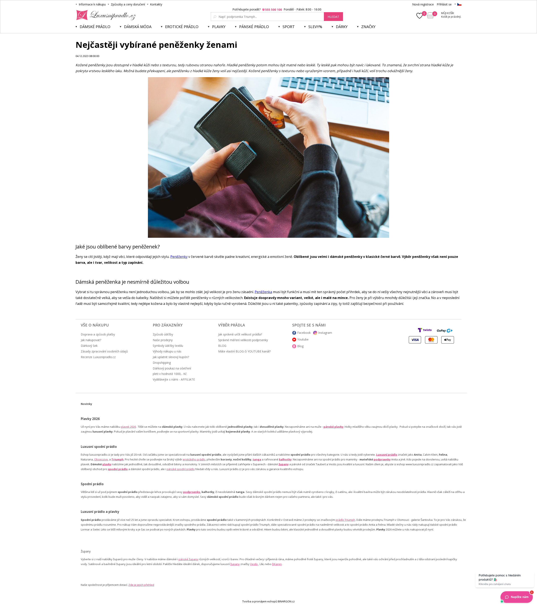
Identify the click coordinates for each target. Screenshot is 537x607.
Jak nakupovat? (91, 340)
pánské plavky (333, 427)
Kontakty (156, 4)
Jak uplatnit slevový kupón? (171, 357)
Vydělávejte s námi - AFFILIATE (174, 379)
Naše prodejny (163, 340)
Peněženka (263, 292)
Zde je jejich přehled (141, 585)
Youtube (303, 339)
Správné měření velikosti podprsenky (243, 340)
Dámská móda (137, 26)
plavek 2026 (128, 427)
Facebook (304, 333)
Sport (289, 26)
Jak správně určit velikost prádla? (240, 334)
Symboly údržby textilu (168, 346)
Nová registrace (423, 4)
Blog (300, 346)
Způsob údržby (163, 334)
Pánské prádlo (254, 26)
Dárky (342, 26)
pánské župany (188, 559)
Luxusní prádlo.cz (105, 15)
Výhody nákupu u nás (167, 351)
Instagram (325, 333)
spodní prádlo (118, 469)
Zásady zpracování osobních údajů (104, 351)
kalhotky (285, 459)
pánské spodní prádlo (181, 469)
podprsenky (382, 459)
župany (284, 464)
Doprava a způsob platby (98, 334)
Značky (368, 26)
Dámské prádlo (95, 26)
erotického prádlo (194, 459)
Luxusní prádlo (386, 454)
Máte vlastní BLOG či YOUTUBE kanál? (244, 351)
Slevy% (315, 26)
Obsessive (101, 459)
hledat (333, 17)
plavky (106, 464)
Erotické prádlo (181, 26)
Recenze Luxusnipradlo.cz (98, 357)
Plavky (218, 26)
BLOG (222, 346)
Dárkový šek (89, 346)
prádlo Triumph (345, 520)
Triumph (117, 459)
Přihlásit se (444, 4)
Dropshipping (162, 363)
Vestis (254, 564)
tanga (257, 459)
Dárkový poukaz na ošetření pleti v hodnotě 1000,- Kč (172, 371)
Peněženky (179, 256)
